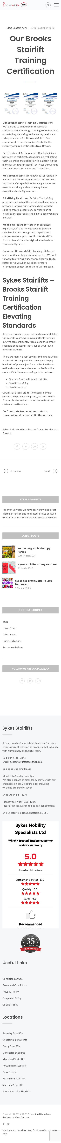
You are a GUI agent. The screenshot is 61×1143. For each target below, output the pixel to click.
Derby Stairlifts (11, 1046)
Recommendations (12, 647)
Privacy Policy (10, 991)
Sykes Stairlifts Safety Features (37, 564)
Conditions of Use (12, 978)
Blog (9, 27)
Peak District (9, 1072)
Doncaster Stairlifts (13, 1052)
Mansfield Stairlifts (13, 1059)
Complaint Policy (12, 998)
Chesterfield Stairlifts (14, 1039)
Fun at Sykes (9, 628)
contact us (29, 411)
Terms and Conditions (14, 985)
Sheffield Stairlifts (12, 1084)
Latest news (20, 27)
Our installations (11, 640)
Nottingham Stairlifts (14, 1065)
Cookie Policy (10, 1004)
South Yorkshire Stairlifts (16, 1091)
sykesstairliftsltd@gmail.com (26, 761)
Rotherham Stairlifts (14, 1078)
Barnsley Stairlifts (12, 1033)
